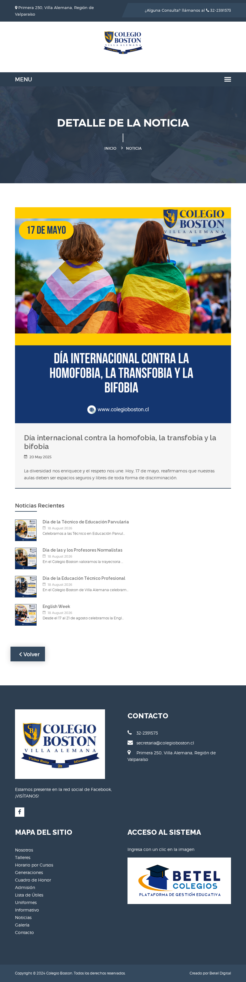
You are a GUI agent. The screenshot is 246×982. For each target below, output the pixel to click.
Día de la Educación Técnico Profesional (84, 578)
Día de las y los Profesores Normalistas (82, 550)
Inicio (110, 148)
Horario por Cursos (34, 864)
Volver (31, 654)
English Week (56, 606)
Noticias (23, 917)
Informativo (27, 909)
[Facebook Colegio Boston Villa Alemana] (19, 812)
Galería (22, 924)
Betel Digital (220, 973)
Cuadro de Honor (33, 879)
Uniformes (26, 902)
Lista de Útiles (29, 894)
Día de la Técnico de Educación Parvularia (86, 521)
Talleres (22, 857)
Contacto (24, 932)
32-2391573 (220, 10)
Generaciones (29, 872)
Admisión (25, 887)
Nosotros (24, 849)
